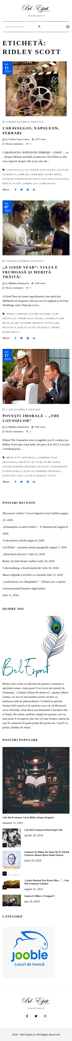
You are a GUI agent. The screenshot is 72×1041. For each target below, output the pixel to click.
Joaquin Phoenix (15, 179)
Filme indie (52, 462)
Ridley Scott (12, 183)
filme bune (53, 174)
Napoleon (61, 179)
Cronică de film (30, 462)
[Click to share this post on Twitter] (21, 190)
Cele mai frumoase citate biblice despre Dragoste (28, 817)
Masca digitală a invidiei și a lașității (24, 574)
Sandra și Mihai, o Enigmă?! (39, 896)
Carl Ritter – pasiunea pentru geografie (26, 547)
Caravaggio (15, 170)
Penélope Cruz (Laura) (19, 476)
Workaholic (11, 332)
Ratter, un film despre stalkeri (20, 561)
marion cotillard (46, 323)
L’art (10, 409)
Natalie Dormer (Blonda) (42, 471)
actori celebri (40, 314)
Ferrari (23, 174)
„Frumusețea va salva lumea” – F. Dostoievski (30, 526)
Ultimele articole (30, 122)
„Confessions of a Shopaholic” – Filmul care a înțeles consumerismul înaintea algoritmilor (34, 585)
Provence (9, 327)
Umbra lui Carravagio (39, 183)
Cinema (11, 122)
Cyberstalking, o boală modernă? (22, 568)
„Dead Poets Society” (15, 554)
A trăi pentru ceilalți (14, 540)
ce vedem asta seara (28, 318)
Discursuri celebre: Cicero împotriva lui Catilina (31, 513)
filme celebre (21, 323)
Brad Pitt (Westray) (21, 457)
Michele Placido (40, 179)
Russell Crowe (49, 327)
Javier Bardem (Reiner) (19, 467)
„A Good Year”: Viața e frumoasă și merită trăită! (30, 272)
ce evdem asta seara (40, 170)
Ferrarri (37, 174)
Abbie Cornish (17, 314)
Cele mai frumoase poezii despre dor (43, 830)
